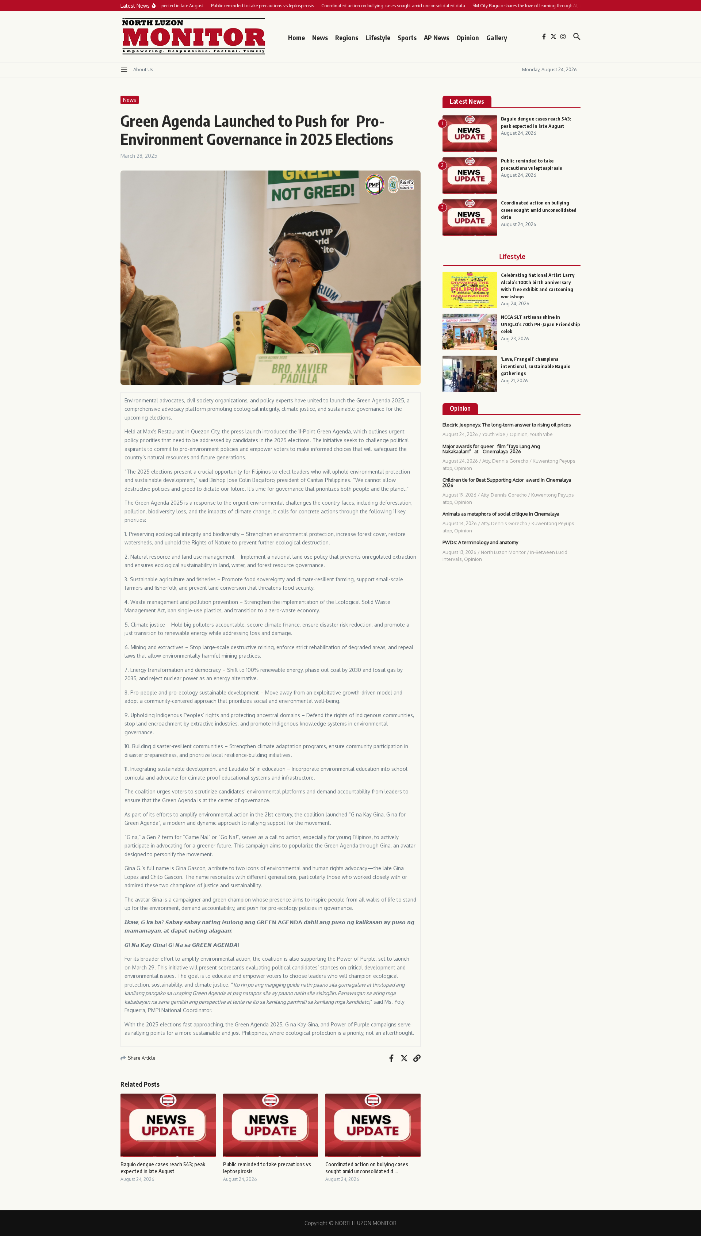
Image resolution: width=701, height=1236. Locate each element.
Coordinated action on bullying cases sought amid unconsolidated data (538, 210)
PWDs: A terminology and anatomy (480, 542)
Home (296, 37)
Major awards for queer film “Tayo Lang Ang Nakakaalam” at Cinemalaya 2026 (491, 448)
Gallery (496, 37)
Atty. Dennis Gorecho (505, 461)
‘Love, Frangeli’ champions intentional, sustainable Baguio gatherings (535, 366)
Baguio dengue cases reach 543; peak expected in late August (162, 1168)
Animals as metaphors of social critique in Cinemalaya (501, 514)
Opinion (467, 37)
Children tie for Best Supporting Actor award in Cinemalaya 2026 (507, 482)
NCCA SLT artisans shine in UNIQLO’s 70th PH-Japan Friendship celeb (540, 324)
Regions (346, 37)
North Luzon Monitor (503, 552)
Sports (407, 37)
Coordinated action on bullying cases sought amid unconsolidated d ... (366, 1168)
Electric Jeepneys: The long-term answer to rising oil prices (507, 425)
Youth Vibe (493, 434)
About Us (143, 69)
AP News (436, 37)
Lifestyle (377, 37)
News (320, 37)
